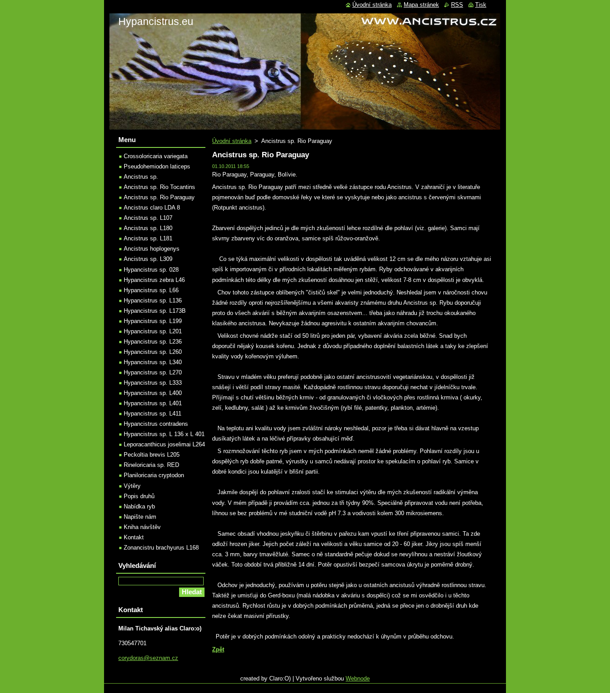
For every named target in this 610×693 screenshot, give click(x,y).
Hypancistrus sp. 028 (151, 269)
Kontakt (134, 537)
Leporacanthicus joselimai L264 (164, 444)
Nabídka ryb (139, 506)
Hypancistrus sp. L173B (155, 310)
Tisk (480, 4)
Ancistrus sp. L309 (148, 259)
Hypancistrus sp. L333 (153, 382)
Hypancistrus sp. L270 (153, 372)
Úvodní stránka (231, 141)
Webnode (358, 678)
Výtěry (132, 486)
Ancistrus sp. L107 (148, 217)
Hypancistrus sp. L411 (152, 413)
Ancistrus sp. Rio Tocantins (159, 187)
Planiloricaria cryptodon (154, 475)
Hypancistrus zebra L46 (154, 280)
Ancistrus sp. (141, 176)
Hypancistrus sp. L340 (153, 362)
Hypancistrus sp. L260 (153, 352)
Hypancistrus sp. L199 (153, 321)
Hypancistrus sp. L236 (153, 341)
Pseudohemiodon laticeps (157, 166)
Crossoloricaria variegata (156, 156)
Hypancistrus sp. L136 (153, 300)
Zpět (218, 649)
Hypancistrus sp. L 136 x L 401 (164, 434)
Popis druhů (139, 496)
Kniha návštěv (142, 527)
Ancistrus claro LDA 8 (152, 207)
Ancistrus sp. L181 (148, 238)
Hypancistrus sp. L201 (153, 331)
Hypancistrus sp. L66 (151, 290)
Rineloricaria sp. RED (151, 465)
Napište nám (140, 516)
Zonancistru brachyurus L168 (161, 547)
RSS (457, 4)
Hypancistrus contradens (156, 423)
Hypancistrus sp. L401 (153, 403)
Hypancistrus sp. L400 (153, 393)
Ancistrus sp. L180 (148, 228)
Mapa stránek (421, 4)
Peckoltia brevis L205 (152, 454)
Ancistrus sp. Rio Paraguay (159, 197)
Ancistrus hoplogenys (152, 248)
